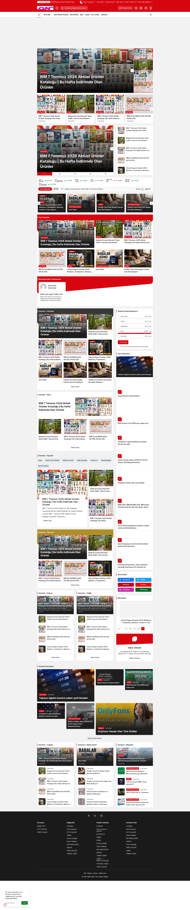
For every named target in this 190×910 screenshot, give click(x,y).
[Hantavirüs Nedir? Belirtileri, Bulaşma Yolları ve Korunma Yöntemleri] (95, 802)
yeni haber (82, 761)
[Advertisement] (95, 32)
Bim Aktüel (44, 238)
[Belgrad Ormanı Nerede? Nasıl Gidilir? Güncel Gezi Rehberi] (80, 109)
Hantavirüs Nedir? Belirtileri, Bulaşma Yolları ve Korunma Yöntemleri (138, 207)
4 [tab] (90, 174)
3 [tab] (75, 174)
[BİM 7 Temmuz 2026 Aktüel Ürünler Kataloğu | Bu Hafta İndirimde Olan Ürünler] (85, 70)
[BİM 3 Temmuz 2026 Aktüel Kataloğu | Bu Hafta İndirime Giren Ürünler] (110, 109)
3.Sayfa (41, 711)
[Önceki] (55, 189)
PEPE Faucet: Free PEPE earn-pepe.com (133, 423)
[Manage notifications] (5, 904)
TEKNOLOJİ (94, 460)
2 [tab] (59, 174)
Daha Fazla (75, 387)
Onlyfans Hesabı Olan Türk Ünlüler (131, 483)
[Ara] (136, 8)
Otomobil (121, 755)
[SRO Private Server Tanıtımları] (134, 792)
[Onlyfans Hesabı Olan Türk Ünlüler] (134, 475)
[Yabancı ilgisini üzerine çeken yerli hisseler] (134, 366)
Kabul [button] (24, 903)
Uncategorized (102, 204)
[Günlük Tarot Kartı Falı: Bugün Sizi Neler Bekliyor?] (100, 372)
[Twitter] (95, 815)
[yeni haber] (109, 261)
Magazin (101, 728)
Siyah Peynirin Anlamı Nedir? (129, 396)
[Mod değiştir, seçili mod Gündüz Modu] (151, 14)
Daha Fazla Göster (94, 738)
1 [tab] (44, 174)
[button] (141, 8)
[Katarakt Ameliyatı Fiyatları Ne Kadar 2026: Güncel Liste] (134, 802)
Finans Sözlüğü (68, 460)
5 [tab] (105, 174)
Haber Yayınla (135, 658)
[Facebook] (88, 815)
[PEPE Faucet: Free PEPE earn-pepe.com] (134, 412)
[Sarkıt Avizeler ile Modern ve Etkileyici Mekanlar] (95, 791)
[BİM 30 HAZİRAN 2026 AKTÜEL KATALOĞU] (139, 109)
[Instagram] (101, 815)
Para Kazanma (82, 460)
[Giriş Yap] (146, 8)
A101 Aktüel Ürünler (74, 204)
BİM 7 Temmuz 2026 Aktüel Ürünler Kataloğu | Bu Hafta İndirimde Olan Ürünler (61, 331)
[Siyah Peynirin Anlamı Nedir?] (134, 388)
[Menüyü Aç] (57, 8)
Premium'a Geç (127, 8)
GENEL (41, 204)
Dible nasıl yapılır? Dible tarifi (51, 294)
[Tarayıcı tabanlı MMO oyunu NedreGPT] (134, 781)
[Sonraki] (132, 70)
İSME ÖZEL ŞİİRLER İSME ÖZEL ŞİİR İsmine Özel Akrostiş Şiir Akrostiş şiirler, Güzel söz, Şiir (133, 507)
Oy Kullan (123, 342)
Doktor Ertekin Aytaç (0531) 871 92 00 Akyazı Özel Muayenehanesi (80, 724)
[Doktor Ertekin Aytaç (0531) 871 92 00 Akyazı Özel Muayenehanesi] (80, 716)
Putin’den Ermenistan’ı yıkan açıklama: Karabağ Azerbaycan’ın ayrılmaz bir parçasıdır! (133, 567)
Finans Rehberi (106, 460)
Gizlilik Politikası (10, 903)
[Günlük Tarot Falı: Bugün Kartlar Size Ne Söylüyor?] (137, 261)
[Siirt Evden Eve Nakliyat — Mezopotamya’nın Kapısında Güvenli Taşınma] (134, 771)
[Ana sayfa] (39, 14)
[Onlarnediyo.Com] (45, 8)
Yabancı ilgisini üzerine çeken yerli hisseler (134, 374)
